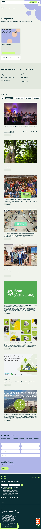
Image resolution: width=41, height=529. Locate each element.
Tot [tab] (2, 98)
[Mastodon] (1, 497)
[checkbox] (7, 464)
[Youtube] (12, 497)
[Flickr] (14, 497)
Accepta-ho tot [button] (5, 523)
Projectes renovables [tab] (19, 98)
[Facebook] (5, 497)
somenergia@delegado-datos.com (6, 461)
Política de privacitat (10, 462)
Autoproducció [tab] (28, 98)
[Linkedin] (17, 497)
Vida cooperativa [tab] (9, 98)
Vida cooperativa (7, 134)
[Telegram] (10, 497)
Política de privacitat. (9, 494)
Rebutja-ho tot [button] (12, 523)
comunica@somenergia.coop (5, 80)
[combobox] (15, 510)
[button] (9, 526)
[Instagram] (3, 497)
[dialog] (9, 518)
